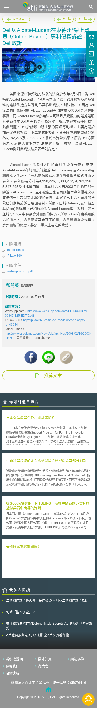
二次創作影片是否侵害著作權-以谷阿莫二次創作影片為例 (47, 600)
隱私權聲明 (14, 659)
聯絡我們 (12, 666)
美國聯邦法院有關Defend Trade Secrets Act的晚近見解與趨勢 (49, 626)
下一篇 (82, 18)
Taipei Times (15, 250)
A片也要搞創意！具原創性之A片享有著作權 (37, 635)
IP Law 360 (14, 255)
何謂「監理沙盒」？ (20, 612)
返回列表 (19, 19)
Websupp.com (20, 271)
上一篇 (64, 18)
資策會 (43, 666)
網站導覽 (77, 659)
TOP (88, 683)
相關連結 (12, 673)
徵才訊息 (45, 659)
